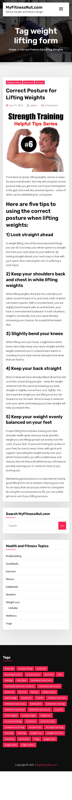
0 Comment (51, 105)
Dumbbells (12, 563)
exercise (9, 691)
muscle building (13, 721)
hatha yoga (10, 697)
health (39, 697)
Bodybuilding (14, 82)
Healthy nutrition (57, 697)
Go (62, 525)
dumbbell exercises (41, 680)
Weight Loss (13, 602)
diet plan (21, 680)
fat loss (22, 691)
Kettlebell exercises (15, 703)
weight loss (36, 732)
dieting (8, 680)
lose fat (59, 709)
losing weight (29, 715)
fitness (34, 691)
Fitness (40, 82)
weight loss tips (55, 732)
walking (22, 732)
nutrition (31, 721)
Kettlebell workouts (39, 709)
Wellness (11, 615)
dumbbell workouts (49, 686)
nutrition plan (48, 721)
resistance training (14, 727)
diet (60, 674)
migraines (46, 715)
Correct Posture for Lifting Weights (41, 49)
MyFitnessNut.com (24, 7)
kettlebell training (55, 703)
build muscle (33, 674)
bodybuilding (25, 668)
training (9, 732)
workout (9, 738)
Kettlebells (12, 587)
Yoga (9, 623)
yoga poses (11, 744)
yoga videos (28, 744)
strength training (54, 727)
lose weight (11, 715)
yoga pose (49, 738)
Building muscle (13, 674)
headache (26, 697)
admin (34, 105)
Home (12, 49)
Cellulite (13, 608)
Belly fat (9, 668)
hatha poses (49, 691)
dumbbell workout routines (19, 686)
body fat (41, 668)
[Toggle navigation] (61, 9)
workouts (24, 738)
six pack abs (35, 727)
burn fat (49, 674)
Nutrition (11, 594)
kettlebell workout (14, 709)
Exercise (28, 82)
